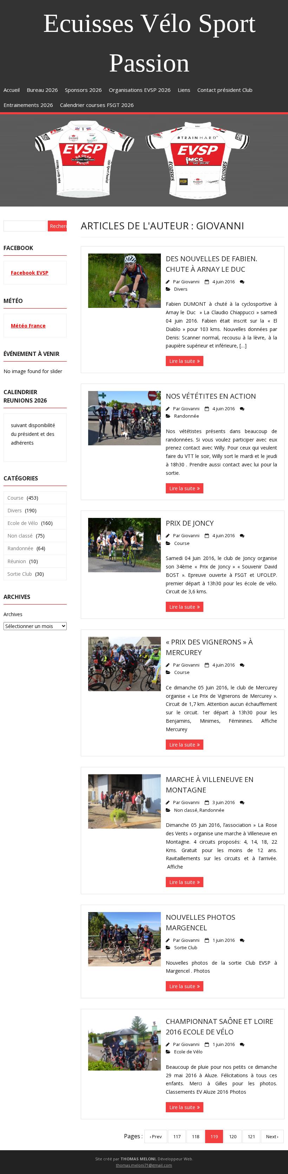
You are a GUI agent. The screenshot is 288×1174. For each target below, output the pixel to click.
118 (195, 1136)
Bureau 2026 (42, 89)
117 (177, 1136)
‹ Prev (156, 1136)
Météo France (28, 325)
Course (182, 543)
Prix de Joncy (190, 523)
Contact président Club (225, 89)
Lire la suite (182, 361)
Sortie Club (185, 948)
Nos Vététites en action (211, 396)
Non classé (185, 810)
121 (251, 1136)
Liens (184, 89)
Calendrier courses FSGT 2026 (97, 104)
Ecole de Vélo (188, 1052)
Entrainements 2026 (28, 104)
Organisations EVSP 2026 (140, 89)
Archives (13, 614)
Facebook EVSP (29, 272)
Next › (272, 1136)
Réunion (16, 561)
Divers (181, 289)
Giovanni (190, 282)
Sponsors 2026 (83, 89)
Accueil (12, 89)
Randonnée (186, 416)
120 (232, 1136)
